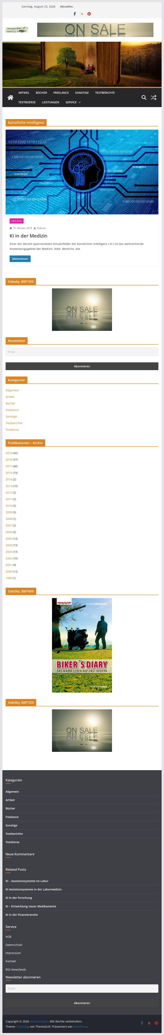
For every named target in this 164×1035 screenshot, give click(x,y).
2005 (9, 538)
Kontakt (11, 961)
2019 (9, 453)
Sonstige (82, 93)
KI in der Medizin (28, 235)
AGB (8, 936)
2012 (9, 492)
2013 (9, 486)
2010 (9, 506)
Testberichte (105, 93)
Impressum (13, 953)
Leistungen (50, 102)
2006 (9, 532)
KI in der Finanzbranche (22, 915)
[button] (79, 102)
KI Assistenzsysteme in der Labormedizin (34, 889)
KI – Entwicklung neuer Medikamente (31, 906)
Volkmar (41, 228)
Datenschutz (14, 945)
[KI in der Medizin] (82, 172)
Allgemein (12, 390)
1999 (9, 578)
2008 (9, 519)
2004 (9, 545)
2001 (9, 565)
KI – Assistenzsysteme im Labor (27, 881)
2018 (9, 459)
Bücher (41, 93)
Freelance (61, 93)
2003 (9, 552)
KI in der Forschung (19, 898)
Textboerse (27, 102)
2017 (9, 466)
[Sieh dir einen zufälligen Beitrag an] (153, 97)
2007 (9, 525)
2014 (9, 479)
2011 (9, 499)
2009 (9, 512)
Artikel (23, 93)
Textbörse (12, 430)
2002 (9, 558)
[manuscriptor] (10, 97)
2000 (9, 571)
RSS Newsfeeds (16, 969)
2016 (9, 473)
